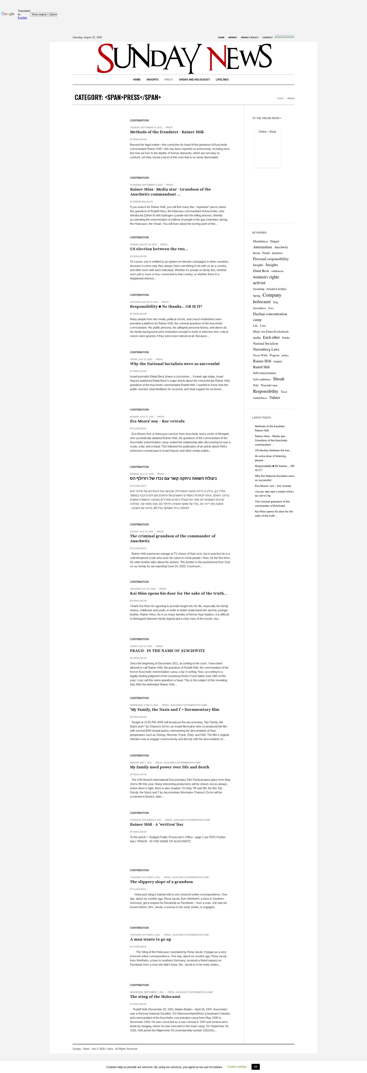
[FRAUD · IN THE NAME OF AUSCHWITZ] (97, 660)
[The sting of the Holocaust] (97, 1006)
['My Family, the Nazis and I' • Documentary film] (97, 719)
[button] (237, 1066)
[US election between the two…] (97, 258)
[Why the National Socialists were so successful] (97, 373)
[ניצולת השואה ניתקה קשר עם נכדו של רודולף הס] (97, 488)
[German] (282, 37)
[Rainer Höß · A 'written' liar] (97, 834)
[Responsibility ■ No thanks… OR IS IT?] (97, 316)
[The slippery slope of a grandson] (97, 891)
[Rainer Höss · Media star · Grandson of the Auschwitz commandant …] (97, 199)
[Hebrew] (286, 37)
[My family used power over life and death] (97, 776)
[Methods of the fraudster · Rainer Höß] (97, 141)
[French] (279, 37)
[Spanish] (289, 37)
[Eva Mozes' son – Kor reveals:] (97, 430)
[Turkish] (292, 37)
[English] (276, 37)
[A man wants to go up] (97, 949)
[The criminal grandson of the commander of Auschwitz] (97, 545)
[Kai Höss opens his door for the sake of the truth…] (97, 603)
